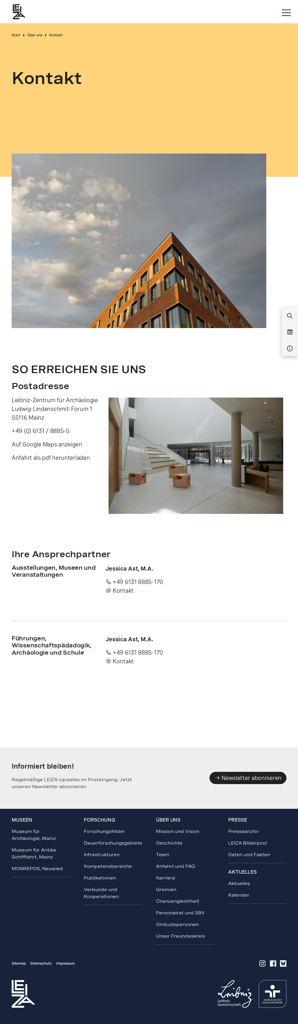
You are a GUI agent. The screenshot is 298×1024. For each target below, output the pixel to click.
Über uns (34, 35)
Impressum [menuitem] (65, 963)
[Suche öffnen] (289, 316)
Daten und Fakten (249, 854)
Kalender (238, 895)
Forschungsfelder (104, 831)
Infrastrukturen (102, 854)
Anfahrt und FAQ (175, 866)
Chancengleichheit (177, 901)
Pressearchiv (243, 831)
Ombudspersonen (177, 924)
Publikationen (100, 878)
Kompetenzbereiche (108, 866)
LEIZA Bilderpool (247, 843)
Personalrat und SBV (180, 913)
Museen (22, 820)
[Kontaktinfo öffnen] (289, 348)
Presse (237, 820)
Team (162, 854)
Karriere (165, 878)
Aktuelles (239, 883)
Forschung (99, 820)
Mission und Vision (177, 831)
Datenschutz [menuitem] (41, 963)
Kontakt (123, 590)
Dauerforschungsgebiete (113, 843)
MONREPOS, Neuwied (37, 868)
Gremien (166, 889)
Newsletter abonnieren (250, 777)
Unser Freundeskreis (180, 936)
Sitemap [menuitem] (19, 963)
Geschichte (169, 843)
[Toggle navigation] (286, 13)
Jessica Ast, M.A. (129, 568)
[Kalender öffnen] (289, 332)
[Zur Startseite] (22, 11)
